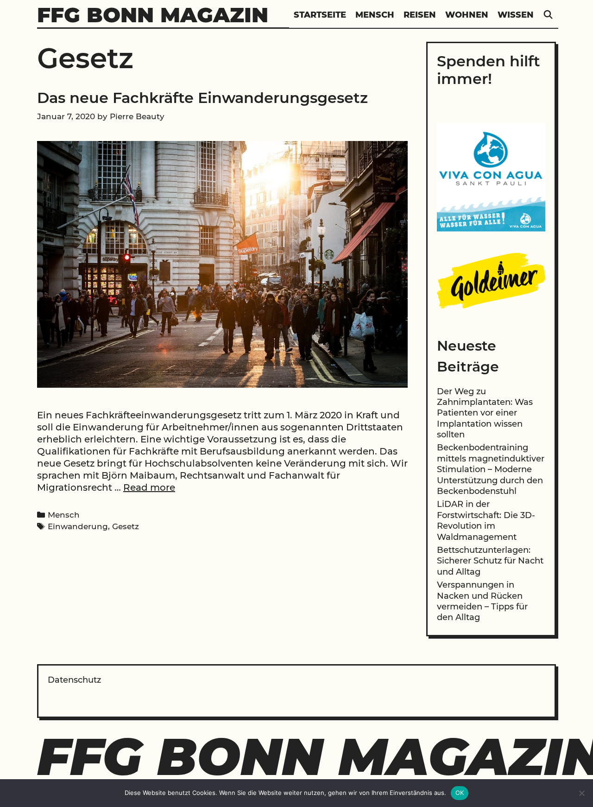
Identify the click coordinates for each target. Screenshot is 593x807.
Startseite (320, 15)
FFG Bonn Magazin (152, 14)
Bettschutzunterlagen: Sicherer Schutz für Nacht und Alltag (490, 561)
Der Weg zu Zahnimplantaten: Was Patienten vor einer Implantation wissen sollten (485, 413)
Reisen (420, 15)
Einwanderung (78, 526)
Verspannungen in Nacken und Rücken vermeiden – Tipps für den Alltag (482, 601)
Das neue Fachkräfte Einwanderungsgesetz (202, 98)
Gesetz (125, 526)
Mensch (374, 15)
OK (459, 792)
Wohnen (466, 15)
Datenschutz (74, 680)
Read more (149, 487)
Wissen (516, 15)
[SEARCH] (548, 15)
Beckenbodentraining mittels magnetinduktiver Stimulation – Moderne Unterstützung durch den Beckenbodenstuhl (490, 469)
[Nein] (581, 793)
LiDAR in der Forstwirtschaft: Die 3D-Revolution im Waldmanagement (486, 520)
